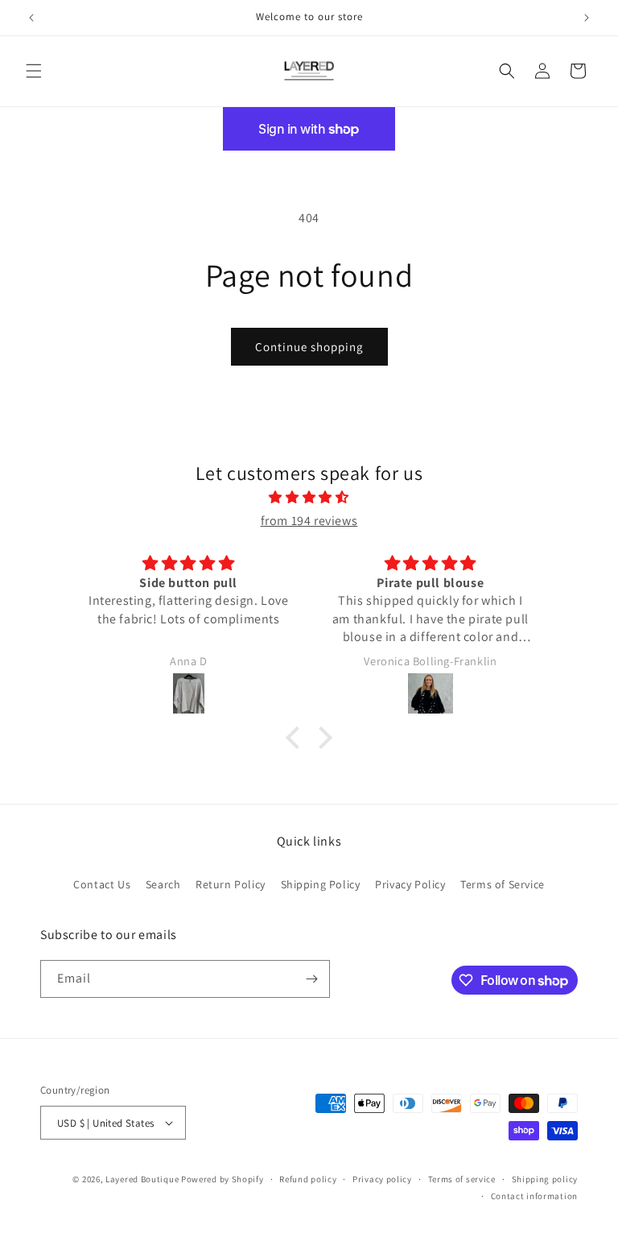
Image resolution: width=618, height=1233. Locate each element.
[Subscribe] (311, 979)
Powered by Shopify (222, 1179)
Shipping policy (545, 1179)
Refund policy (307, 1179)
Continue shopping (309, 346)
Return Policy (231, 884)
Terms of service (462, 1179)
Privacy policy (382, 1179)
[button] (34, 71)
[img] (308, 498)
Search (163, 884)
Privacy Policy (410, 884)
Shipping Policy (320, 884)
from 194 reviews (309, 520)
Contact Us (101, 884)
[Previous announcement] (31, 17)
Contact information (534, 1196)
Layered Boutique (143, 1179)
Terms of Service (502, 884)
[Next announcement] (586, 17)
